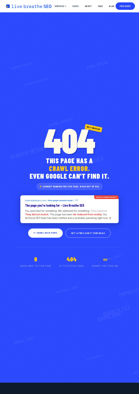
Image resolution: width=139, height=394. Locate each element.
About (88, 6)
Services (60, 6)
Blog (111, 6)
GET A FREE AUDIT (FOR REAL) (88, 233)
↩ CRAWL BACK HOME (45, 232)
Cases (75, 6)
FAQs (100, 6)
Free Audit (125, 6)
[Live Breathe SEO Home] (28, 6)
